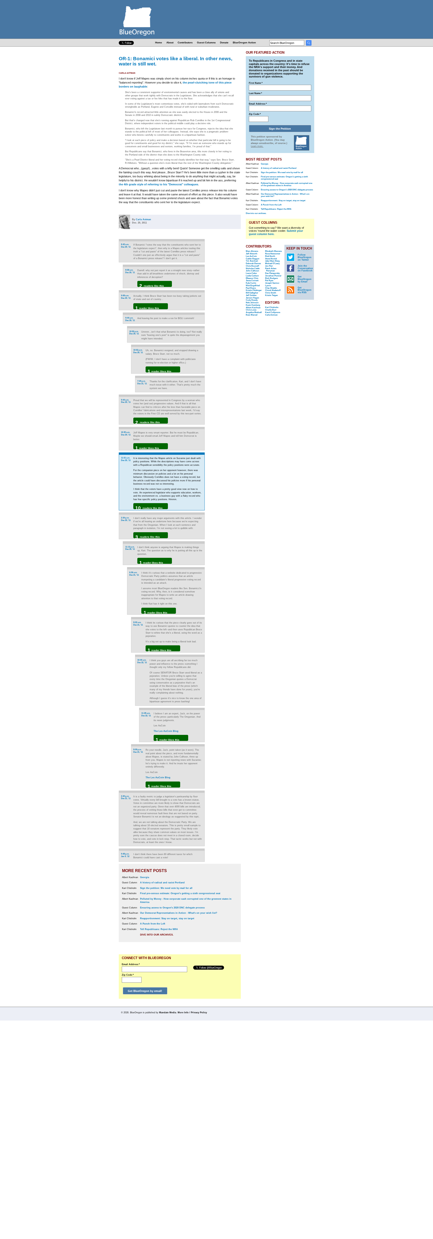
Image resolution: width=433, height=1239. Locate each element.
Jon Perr (269, 266)
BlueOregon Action (244, 42)
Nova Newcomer (272, 254)
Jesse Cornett (252, 280)
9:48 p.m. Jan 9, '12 (125, 855)
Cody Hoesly (252, 300)
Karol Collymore (272, 312)
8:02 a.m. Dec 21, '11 (138, 623)
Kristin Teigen (271, 295)
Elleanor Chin (252, 278)
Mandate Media (167, 1012)
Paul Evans (251, 288)
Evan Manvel (251, 315)
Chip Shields (271, 288)
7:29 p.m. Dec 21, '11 (142, 382)
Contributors (185, 42)
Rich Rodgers (271, 278)
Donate (224, 42)
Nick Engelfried (253, 285)
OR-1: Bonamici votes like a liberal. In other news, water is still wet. (175, 61)
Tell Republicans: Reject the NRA (159, 929)
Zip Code (128, 975)
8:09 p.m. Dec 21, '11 (138, 750)
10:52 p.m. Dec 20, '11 (138, 351)
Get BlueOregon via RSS (304, 290)
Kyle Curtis (251, 283)
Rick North (270, 256)
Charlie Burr (270, 310)
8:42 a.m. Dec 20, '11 (126, 245)
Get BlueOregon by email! (145, 990)
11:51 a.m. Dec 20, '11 (126, 459)
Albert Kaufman (253, 307)
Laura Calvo (251, 273)
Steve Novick (271, 259)
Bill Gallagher (252, 293)
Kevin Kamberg (253, 305)
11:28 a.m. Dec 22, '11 (146, 714)
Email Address (131, 964)
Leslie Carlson (252, 276)
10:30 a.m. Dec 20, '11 (126, 433)
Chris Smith (270, 293)
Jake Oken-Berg (272, 261)
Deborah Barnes (253, 263)
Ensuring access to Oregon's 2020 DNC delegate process (172, 907)
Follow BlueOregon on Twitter (304, 257)
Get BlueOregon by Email (304, 279)
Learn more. (257, 146)
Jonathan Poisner (273, 276)
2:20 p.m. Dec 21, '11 (126, 797)
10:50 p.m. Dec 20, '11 (134, 332)
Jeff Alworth (251, 254)
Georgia (144, 877)
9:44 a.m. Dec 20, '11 (130, 319)
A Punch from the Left (152, 923)
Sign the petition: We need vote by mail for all (166, 888)
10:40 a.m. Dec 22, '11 (142, 661)
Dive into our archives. (157, 934)
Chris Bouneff (252, 266)
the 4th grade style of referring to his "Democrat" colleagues (158, 184)
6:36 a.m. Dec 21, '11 (134, 573)
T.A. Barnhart (252, 261)
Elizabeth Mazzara (273, 251)
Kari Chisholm (271, 307)
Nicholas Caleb (253, 268)
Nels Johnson (252, 302)
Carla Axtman (127, 73)
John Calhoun (252, 271)
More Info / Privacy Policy (192, 1012)
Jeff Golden (251, 295)
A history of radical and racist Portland (162, 882)
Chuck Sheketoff (273, 290)
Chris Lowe (251, 310)
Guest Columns (206, 42)
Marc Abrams (252, 251)
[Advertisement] (224, 302)
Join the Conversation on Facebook (305, 268)
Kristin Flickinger (254, 290)
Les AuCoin (251, 256)
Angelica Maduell (254, 312)
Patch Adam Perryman (270, 269)
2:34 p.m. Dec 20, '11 (126, 519)
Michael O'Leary (272, 263)
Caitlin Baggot (252, 259)
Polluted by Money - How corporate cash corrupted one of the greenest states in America (286, 184)
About (169, 42)
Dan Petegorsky (272, 273)
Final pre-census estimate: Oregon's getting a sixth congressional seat (180, 893)
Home (158, 42)
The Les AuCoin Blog (166, 731)
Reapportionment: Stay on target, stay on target (167, 918)
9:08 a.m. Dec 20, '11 (126, 296)
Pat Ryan (269, 280)
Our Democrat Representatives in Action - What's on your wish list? (178, 913)
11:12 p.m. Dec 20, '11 (130, 548)
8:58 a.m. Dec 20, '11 (130, 271)
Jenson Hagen (252, 298)
